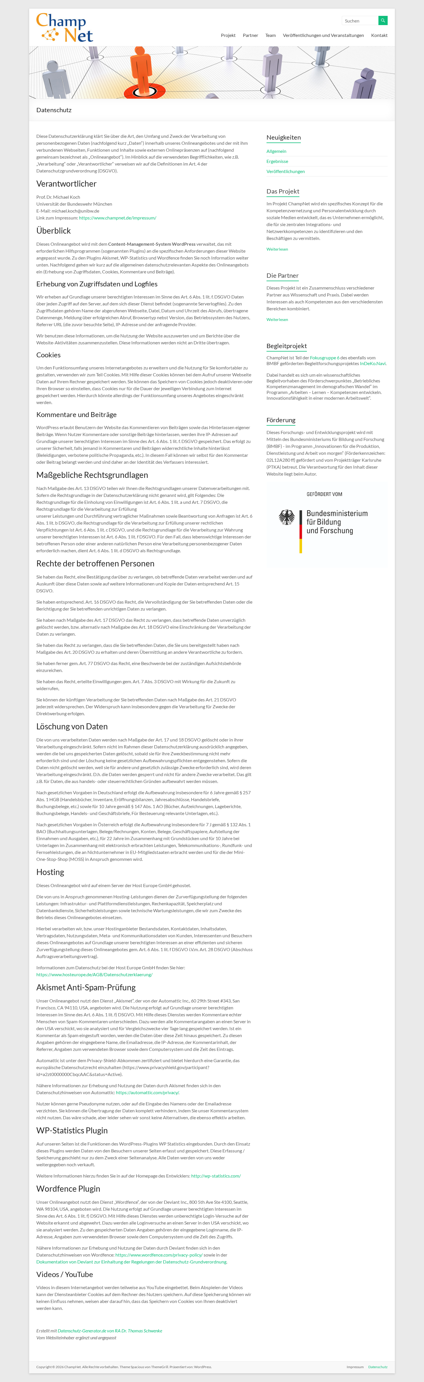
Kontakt (379, 35)
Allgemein (276, 151)
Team (270, 35)
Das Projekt (283, 191)
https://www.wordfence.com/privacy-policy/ (159, 1254)
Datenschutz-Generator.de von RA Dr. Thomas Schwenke (110, 1330)
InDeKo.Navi (373, 363)
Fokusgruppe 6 (324, 357)
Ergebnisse (277, 161)
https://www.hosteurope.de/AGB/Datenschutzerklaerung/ (94, 974)
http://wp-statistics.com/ (216, 1175)
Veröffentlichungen (286, 171)
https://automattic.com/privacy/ (147, 1092)
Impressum (355, 1367)
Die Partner (283, 275)
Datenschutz (378, 1367)
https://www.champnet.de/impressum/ (117, 217)
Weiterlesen (277, 249)
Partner (250, 35)
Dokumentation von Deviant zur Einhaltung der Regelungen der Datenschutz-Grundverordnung (131, 1261)
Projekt (228, 35)
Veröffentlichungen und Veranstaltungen (323, 35)
